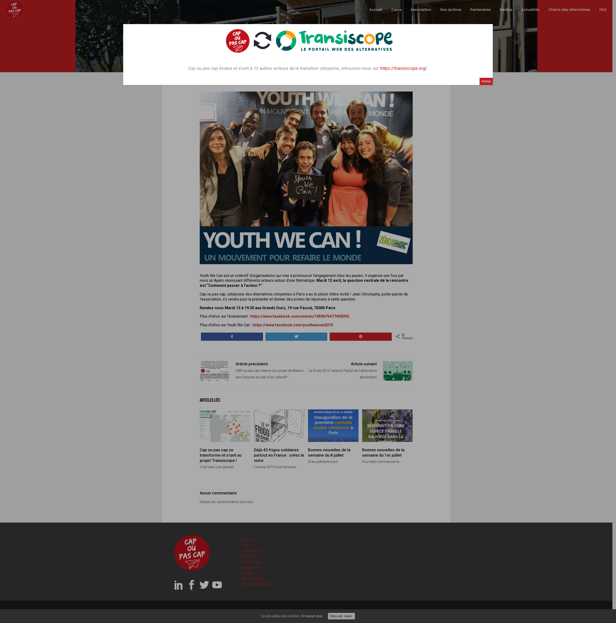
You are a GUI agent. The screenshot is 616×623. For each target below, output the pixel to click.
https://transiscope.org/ (403, 68)
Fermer (486, 81)
